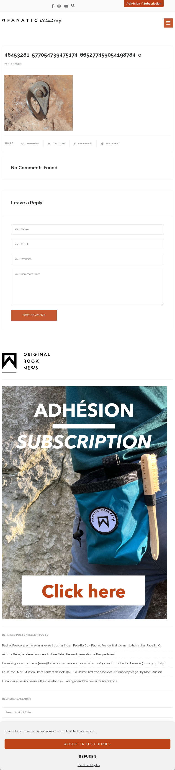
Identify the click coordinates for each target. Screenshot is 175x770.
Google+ (33, 143)
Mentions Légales (89, 765)
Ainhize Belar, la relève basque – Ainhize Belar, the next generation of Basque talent (58, 654)
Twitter (59, 143)
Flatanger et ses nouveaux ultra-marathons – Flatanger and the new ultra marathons (59, 681)
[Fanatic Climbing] (31, 21)
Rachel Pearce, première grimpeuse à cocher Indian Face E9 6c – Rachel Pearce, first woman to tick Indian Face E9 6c (82, 645)
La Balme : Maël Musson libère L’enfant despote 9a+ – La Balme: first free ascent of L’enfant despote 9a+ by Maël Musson (82, 672)
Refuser (87, 757)
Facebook (85, 143)
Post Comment (34, 315)
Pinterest (113, 143)
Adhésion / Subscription (143, 3)
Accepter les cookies (87, 744)
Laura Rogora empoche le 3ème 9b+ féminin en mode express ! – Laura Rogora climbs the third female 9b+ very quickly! (83, 663)
